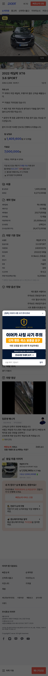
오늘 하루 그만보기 (11, 362)
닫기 (41, 362)
